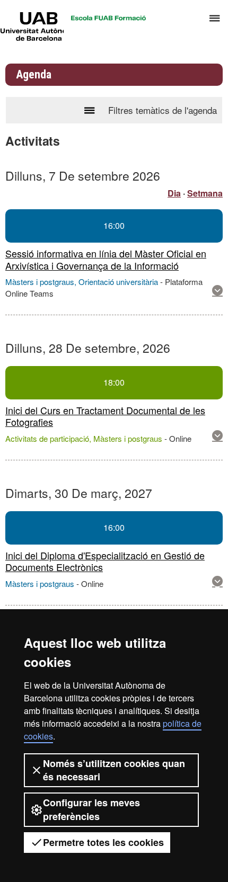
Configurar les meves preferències (91, 809)
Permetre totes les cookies (103, 842)
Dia (174, 193)
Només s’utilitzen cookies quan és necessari (114, 769)
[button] (217, 290)
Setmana (205, 193)
